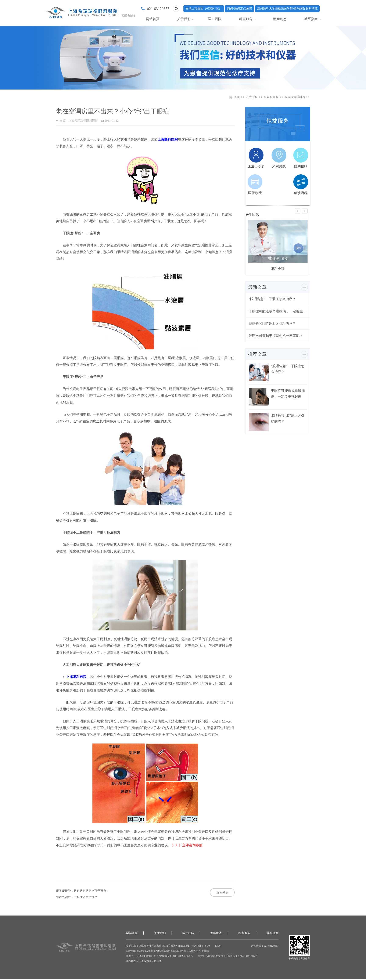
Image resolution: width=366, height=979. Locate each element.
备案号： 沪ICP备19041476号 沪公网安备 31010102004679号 (159, 955)
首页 (237, 97)
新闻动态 (280, 19)
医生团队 (215, 19)
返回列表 (222, 892)
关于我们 (184, 19)
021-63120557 (158, 9)
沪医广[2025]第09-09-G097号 (242, 955)
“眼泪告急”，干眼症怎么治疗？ (76, 897)
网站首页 (152, 19)
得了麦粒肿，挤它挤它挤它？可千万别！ (82, 890)
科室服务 (246, 19)
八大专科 (252, 97)
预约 (298, 248)
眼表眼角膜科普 (294, 97)
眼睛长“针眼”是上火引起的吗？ (272, 323)
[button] (297, 211)
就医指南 (311, 19)
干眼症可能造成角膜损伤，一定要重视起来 (278, 311)
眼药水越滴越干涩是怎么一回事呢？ (276, 336)
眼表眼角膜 (271, 97)
